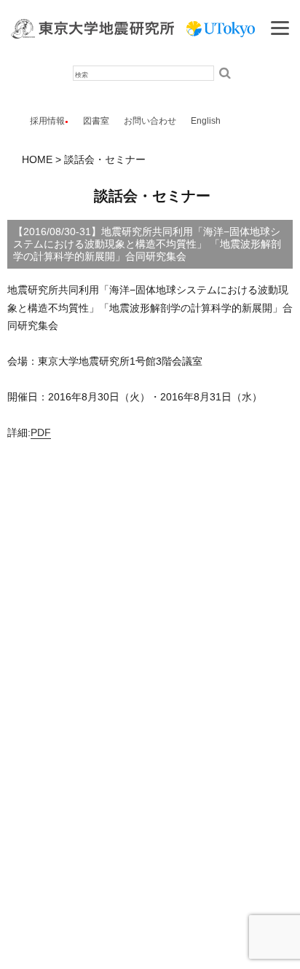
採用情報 (47, 121)
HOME (37, 159)
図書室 (96, 121)
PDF (41, 432)
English (206, 121)
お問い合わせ (150, 121)
